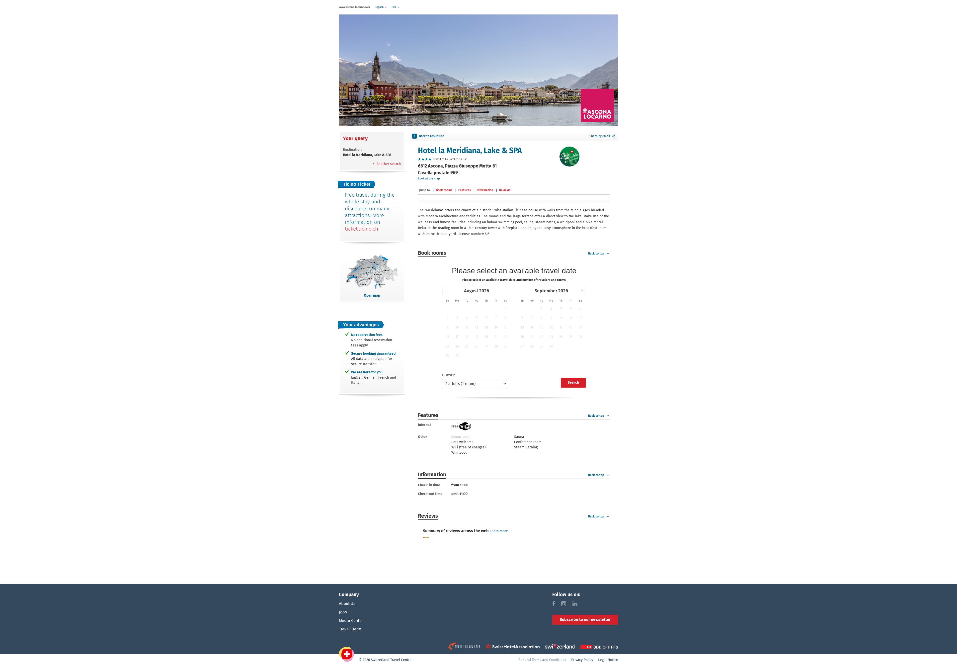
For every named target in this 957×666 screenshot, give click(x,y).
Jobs (343, 612)
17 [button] (457, 337)
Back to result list (431, 136)
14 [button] (496, 327)
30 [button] (447, 356)
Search (573, 382)
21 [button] (496, 337)
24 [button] (457, 346)
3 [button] (457, 318)
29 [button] (505, 346)
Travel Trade (350, 629)
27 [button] (486, 346)
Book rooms (444, 190)
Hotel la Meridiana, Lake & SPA (470, 150)
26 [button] (476, 346)
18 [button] (467, 337)
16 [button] (447, 337)
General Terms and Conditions (542, 660)
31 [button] (457, 356)
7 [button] (496, 318)
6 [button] (486, 318)
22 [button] (505, 337)
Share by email (599, 136)
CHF (394, 7)
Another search (388, 164)
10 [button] (457, 327)
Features (464, 190)
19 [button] (476, 337)
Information (485, 190)
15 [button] (505, 327)
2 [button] (447, 318)
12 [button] (476, 327)
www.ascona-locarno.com (354, 7)
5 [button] (477, 318)
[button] (447, 291)
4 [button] (467, 318)
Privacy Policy (582, 660)
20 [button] (486, 337)
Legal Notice (608, 660)
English (379, 7)
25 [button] (467, 346)
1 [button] (505, 308)
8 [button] (506, 318)
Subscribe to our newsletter (585, 619)
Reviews (504, 190)
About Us (347, 603)
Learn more (499, 531)
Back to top (596, 253)
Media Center (351, 620)
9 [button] (447, 327)
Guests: (448, 375)
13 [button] (486, 327)
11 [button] (466, 327)
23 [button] (447, 346)
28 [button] (496, 346)
